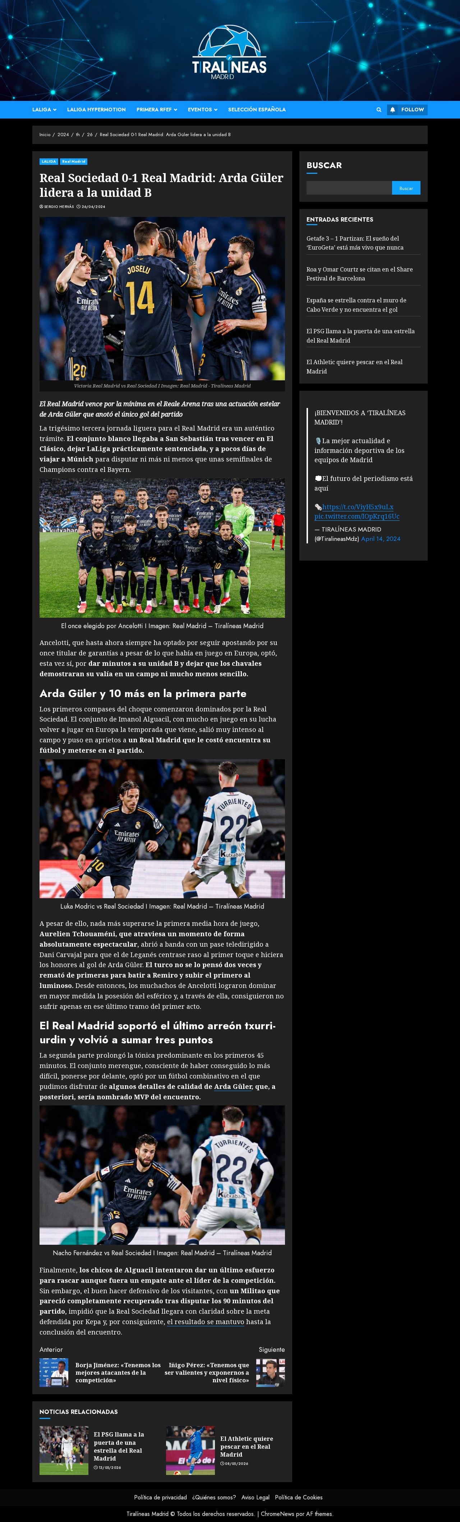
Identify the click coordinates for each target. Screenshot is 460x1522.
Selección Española (257, 109)
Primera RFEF (154, 109)
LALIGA (49, 161)
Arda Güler (233, 1086)
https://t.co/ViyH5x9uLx (358, 506)
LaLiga (41, 109)
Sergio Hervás (59, 206)
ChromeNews (277, 1514)
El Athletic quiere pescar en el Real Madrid (246, 1447)
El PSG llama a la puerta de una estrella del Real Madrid (119, 1446)
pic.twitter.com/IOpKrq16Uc (357, 516)
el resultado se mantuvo (205, 1321)
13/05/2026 (110, 1467)
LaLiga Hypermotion (96, 109)
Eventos (200, 109)
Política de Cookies (299, 1497)
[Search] (378, 110)
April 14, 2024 (381, 538)
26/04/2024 (93, 206)
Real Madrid (73, 161)
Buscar (324, 165)
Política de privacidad (160, 1497)
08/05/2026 (236, 1463)
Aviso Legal (256, 1497)
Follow (412, 109)
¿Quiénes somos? (214, 1497)
